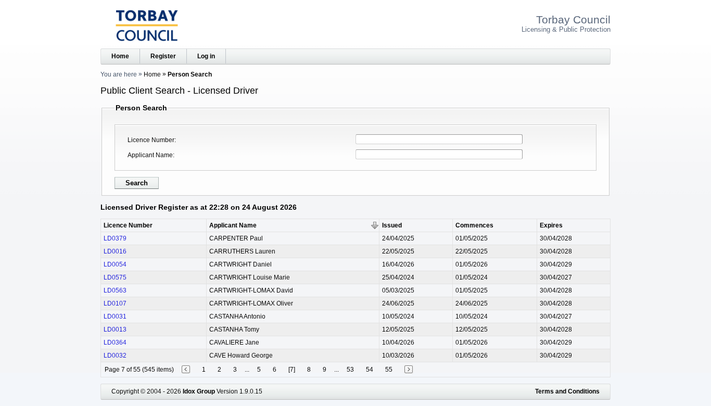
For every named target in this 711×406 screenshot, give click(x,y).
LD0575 (115, 277)
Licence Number (151, 140)
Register (163, 56)
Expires (551, 225)
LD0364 (115, 342)
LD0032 (115, 355)
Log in (206, 56)
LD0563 (115, 290)
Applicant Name (150, 155)
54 (369, 369)
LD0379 (115, 238)
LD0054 (115, 264)
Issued (392, 225)
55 (388, 369)
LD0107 (115, 303)
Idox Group (199, 391)
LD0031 (115, 316)
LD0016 (115, 251)
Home (120, 56)
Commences (474, 225)
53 (350, 369)
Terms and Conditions (567, 391)
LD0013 (115, 329)
